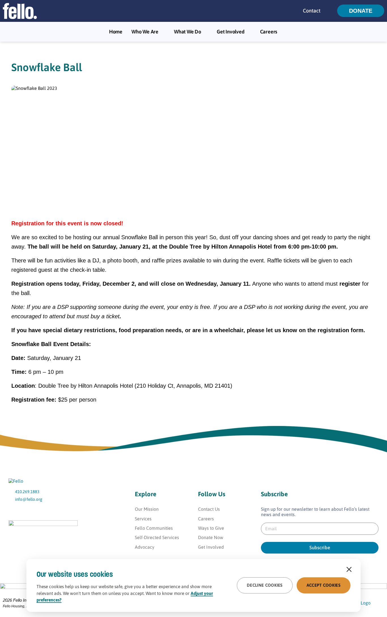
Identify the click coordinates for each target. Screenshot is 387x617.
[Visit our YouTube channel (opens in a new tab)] (13, 511)
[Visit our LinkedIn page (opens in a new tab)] (53, 511)
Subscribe (319, 547)
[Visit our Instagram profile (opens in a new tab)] (40, 511)
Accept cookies (324, 585)
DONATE (360, 11)
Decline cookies (265, 585)
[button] (330, 11)
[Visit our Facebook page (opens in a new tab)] (27, 511)
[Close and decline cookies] (349, 569)
